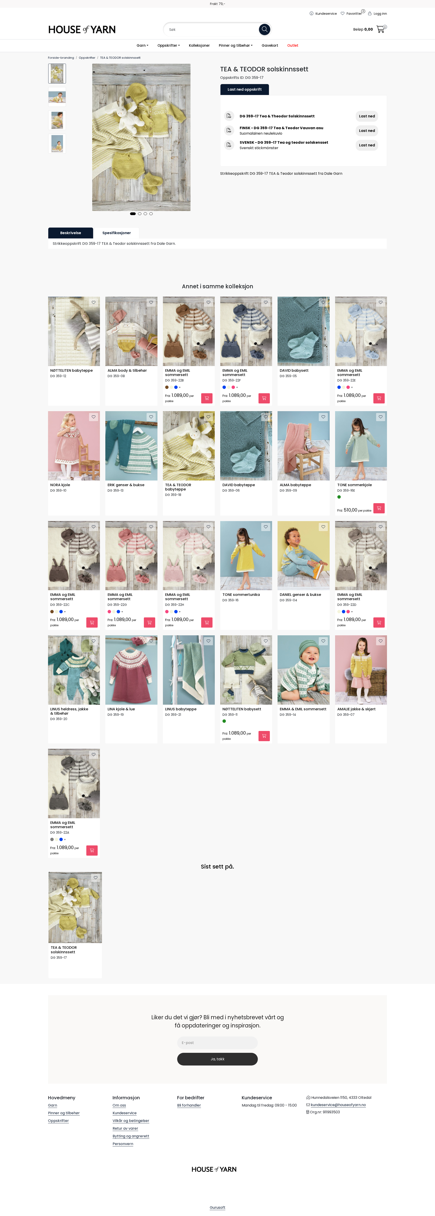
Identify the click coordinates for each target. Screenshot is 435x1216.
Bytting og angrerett (131, 1136)
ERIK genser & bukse (126, 485)
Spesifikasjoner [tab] (116, 232)
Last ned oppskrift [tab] (245, 89)
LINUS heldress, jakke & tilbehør (69, 711)
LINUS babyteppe (180, 709)
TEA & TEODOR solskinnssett (64, 949)
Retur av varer (125, 1128)
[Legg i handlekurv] (207, 398)
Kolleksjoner (199, 45)
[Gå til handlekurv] (381, 30)
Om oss (119, 1105)
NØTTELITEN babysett (241, 709)
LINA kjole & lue (121, 709)
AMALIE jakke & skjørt (356, 709)
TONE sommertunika (241, 594)
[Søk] (264, 29)
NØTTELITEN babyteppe (71, 370)
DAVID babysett (294, 370)
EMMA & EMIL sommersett (303, 709)
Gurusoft (217, 1207)
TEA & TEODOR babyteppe (178, 487)
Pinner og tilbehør (234, 45)
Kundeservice (125, 1113)
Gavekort (270, 45)
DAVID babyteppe (238, 485)
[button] (133, 213)
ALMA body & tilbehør (127, 370)
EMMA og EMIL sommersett (177, 372)
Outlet (292, 45)
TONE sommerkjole (354, 485)
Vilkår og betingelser (131, 1120)
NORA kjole (60, 485)
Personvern (123, 1143)
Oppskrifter (167, 45)
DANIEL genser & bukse (300, 594)
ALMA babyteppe (295, 485)
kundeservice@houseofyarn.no (338, 1104)
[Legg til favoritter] (93, 303)
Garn (141, 45)
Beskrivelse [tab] (70, 232)
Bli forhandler (189, 1105)
